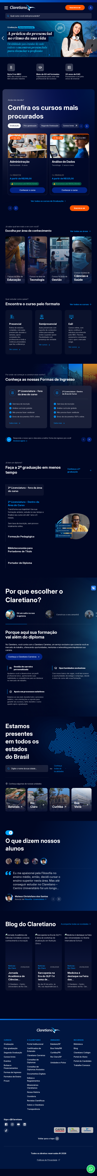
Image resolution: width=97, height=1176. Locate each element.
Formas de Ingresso (12, 1072)
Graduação (14, 126)
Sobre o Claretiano (35, 1105)
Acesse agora (19, 441)
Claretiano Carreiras (36, 1055)
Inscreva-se (75, 7)
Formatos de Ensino (12, 1076)
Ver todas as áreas (79, 231)
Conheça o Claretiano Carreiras (22, 657)
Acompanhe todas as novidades (74, 924)
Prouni (6, 1081)
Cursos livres (68, 126)
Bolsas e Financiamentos (11, 1066)
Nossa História (33, 1092)
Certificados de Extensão (34, 1049)
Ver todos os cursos (79, 304)
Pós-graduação (30, 126)
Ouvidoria (31, 1096)
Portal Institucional (35, 1044)
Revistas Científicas (35, 1100)
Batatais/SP (55, 1044)
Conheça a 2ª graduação (73, 470)
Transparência (33, 1109)
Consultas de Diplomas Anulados (35, 1068)
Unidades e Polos (58, 1062)
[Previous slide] (81, 126)
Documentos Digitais (36, 1074)
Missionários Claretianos (32, 1086)
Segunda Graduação (49, 126)
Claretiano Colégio (82, 1052)
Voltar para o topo (46, 1138)
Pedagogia (29, 899)
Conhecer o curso (27, 190)
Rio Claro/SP (56, 1057)
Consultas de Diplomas (33, 1061)
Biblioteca (78, 1044)
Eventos (7, 1061)
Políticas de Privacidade (47, 1160)
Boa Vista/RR (56, 1048)
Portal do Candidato (82, 1061)
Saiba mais (13, 423)
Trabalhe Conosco (82, 1065)
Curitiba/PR (55, 1052)
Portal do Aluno (80, 1057)
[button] (43, 54)
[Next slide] (86, 126)
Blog (76, 1048)
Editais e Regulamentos (33, 1079)
